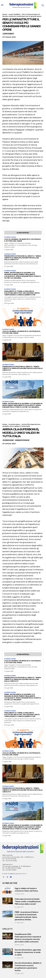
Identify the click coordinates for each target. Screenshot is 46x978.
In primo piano (10, 237)
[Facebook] (3, 877)
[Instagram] (7, 877)
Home (4, 14)
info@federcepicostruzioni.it (17, 873)
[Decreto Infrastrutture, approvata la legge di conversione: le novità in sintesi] (7, 951)
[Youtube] (11, 877)
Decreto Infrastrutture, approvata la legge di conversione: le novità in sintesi (28, 952)
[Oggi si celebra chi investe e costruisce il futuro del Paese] (23, 317)
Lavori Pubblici (15, 14)
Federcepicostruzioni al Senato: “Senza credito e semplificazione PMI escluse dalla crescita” (22, 257)
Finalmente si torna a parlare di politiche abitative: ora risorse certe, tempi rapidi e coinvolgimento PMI (22, 293)
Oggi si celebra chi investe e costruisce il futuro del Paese (22, 240)
